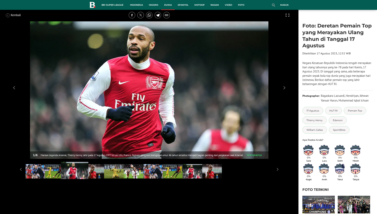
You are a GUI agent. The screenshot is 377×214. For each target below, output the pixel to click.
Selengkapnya (254, 155)
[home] (92, 6)
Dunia (168, 5)
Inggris (153, 5)
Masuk (284, 5)
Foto (241, 5)
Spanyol (183, 5)
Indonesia (136, 5)
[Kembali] (20, 15)
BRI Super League (112, 5)
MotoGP (199, 5)
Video (228, 5)
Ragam (214, 5)
